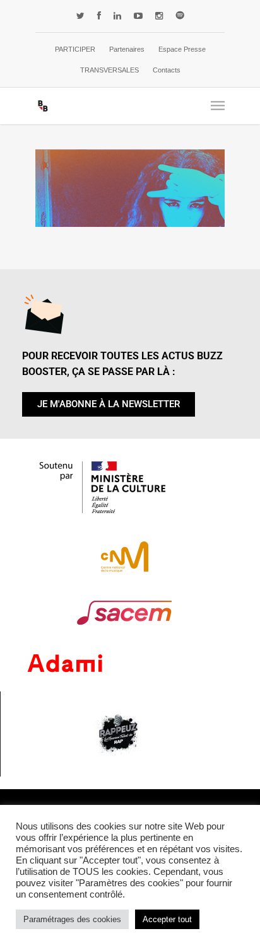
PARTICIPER (75, 49)
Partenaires (127, 49)
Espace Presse (182, 49)
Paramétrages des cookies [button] (72, 919)
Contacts (166, 70)
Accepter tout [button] (167, 919)
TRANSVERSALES (109, 70)
